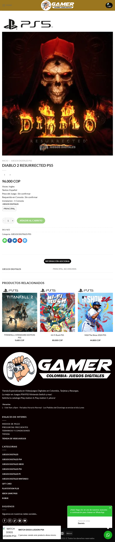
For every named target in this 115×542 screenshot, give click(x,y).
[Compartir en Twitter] (14, 240)
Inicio (5, 161)
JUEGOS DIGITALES (10, 204)
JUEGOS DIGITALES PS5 (21, 161)
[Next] (113, 317)
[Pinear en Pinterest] (20, 240)
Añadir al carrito (31, 220)
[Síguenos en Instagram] (9, 520)
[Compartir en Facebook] (9, 240)
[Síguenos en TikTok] (14, 520)
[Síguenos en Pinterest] (20, 520)
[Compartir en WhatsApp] (4, 240)
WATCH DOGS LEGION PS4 (31, 530)
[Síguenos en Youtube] (25, 520)
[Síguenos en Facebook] (4, 520)
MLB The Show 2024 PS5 (95, 335)
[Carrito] (109, 5)
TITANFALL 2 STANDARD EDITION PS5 (19, 336)
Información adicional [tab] (57, 261)
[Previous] (2, 317)
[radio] (9, 209)
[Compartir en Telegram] (25, 240)
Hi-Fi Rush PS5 (57, 335)
